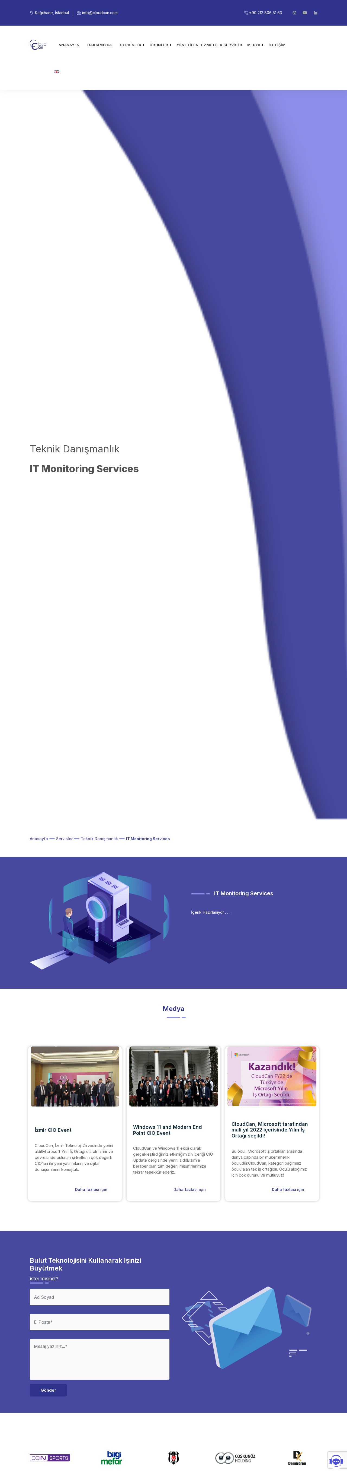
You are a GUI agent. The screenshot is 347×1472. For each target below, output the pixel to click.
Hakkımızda (99, 45)
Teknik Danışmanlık (99, 838)
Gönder (48, 1390)
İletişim (277, 45)
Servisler (131, 45)
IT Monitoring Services (148, 838)
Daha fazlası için (91, 1189)
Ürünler (159, 45)
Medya (254, 45)
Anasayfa (69, 45)
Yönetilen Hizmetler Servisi (207, 45)
